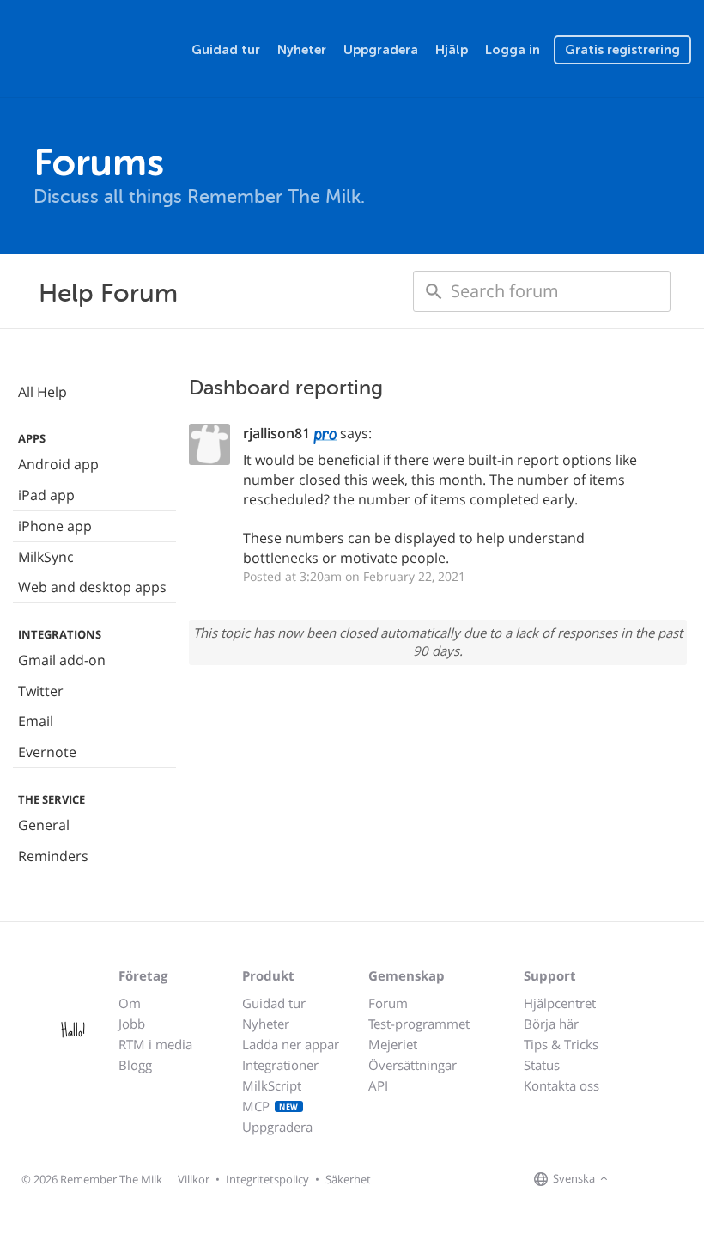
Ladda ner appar (290, 1044)
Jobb (131, 1023)
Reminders (53, 856)
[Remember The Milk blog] (682, 1180)
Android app (58, 464)
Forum (388, 1003)
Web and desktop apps (92, 587)
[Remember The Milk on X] (661, 1180)
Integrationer (280, 1064)
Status (542, 1064)
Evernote (47, 752)
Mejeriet (392, 1044)
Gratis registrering (622, 50)
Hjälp (451, 50)
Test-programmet (419, 1023)
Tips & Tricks (561, 1044)
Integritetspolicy (267, 1179)
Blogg (135, 1064)
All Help (42, 391)
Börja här (551, 1023)
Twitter (41, 691)
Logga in (512, 50)
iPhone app (55, 526)
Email (35, 721)
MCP (270, 1106)
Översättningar (412, 1064)
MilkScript (271, 1085)
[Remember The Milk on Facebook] (637, 1180)
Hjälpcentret (560, 1003)
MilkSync (46, 556)
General (44, 825)
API (378, 1085)
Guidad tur (225, 50)
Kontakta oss (561, 1085)
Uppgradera (380, 50)
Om (129, 1003)
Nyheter (301, 50)
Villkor (193, 1179)
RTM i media (155, 1044)
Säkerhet (348, 1179)
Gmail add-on (62, 660)
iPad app (46, 495)
